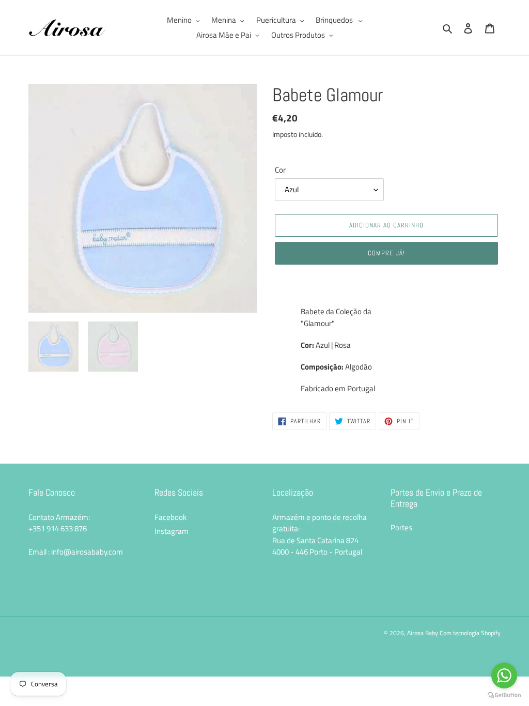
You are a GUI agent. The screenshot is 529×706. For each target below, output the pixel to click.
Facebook (170, 517)
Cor (280, 170)
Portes (401, 527)
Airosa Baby (422, 633)
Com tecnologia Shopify (470, 633)
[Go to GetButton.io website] (504, 695)
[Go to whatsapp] (504, 675)
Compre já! (386, 253)
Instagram (171, 531)
